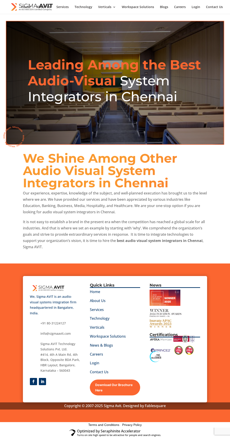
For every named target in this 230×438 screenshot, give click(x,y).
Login (196, 7)
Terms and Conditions (103, 425)
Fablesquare (155, 405)
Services (62, 7)
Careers (180, 7)
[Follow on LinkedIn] (42, 381)
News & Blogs (101, 345)
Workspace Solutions (138, 7)
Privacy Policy (132, 425)
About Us (43, 7)
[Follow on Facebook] (33, 381)
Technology (83, 7)
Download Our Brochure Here (114, 387)
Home (26, 7)
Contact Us (214, 7)
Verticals (104, 7)
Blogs (164, 7)
